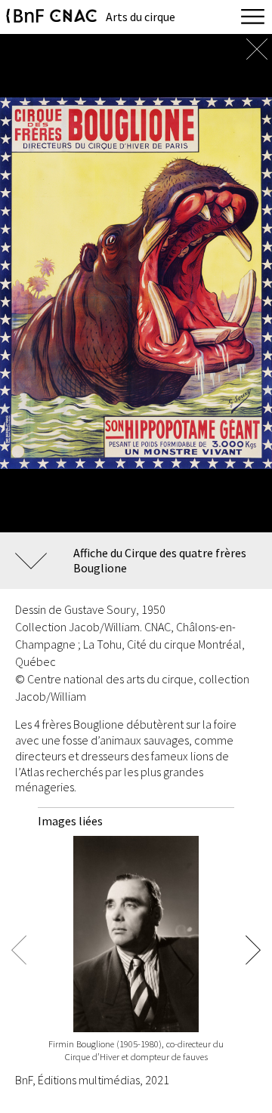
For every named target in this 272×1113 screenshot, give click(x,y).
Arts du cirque (140, 16)
